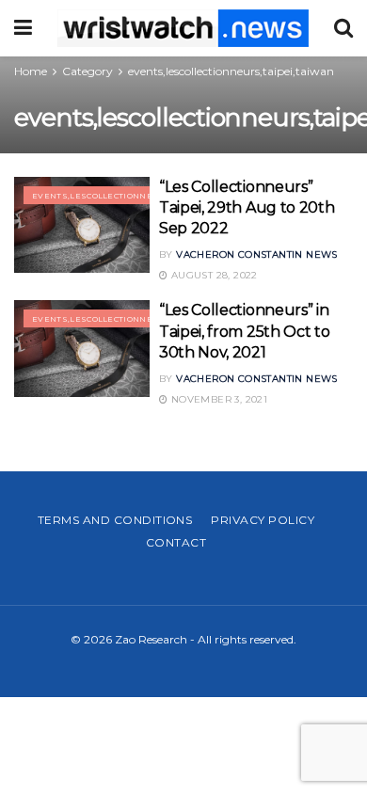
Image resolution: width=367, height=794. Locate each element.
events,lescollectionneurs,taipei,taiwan (231, 71)
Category (87, 71)
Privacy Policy (262, 520)
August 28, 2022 (212, 275)
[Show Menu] (23, 28)
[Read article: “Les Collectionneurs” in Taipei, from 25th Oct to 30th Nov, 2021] (82, 348)
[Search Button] (343, 28)
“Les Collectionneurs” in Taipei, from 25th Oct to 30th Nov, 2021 (244, 331)
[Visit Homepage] (183, 28)
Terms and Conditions (115, 520)
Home (30, 71)
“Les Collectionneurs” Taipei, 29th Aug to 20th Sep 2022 (246, 208)
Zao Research (151, 639)
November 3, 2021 (217, 399)
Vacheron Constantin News (257, 254)
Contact (176, 542)
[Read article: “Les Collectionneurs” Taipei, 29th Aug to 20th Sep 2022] (82, 225)
